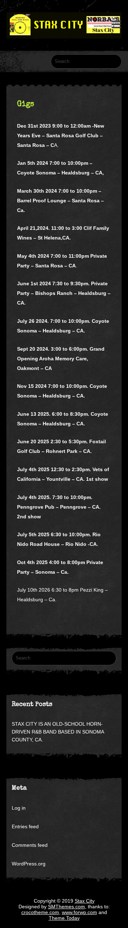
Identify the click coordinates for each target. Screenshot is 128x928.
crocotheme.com (40, 912)
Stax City (85, 901)
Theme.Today (64, 918)
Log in (19, 808)
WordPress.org (29, 864)
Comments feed (30, 845)
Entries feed (25, 826)
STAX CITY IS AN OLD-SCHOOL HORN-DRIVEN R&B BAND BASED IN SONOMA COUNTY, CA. (58, 731)
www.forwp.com (79, 912)
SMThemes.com (66, 906)
